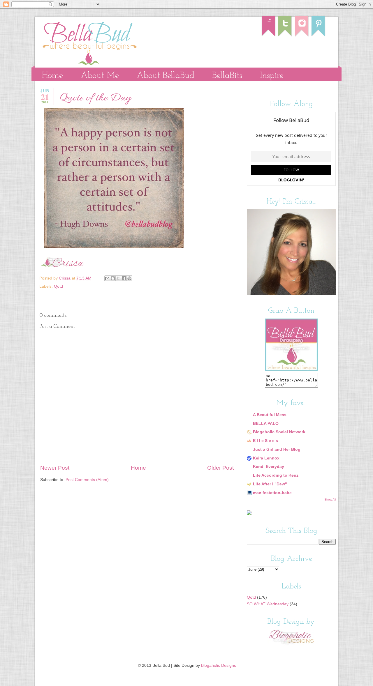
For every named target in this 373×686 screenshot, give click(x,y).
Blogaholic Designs (218, 665)
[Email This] (107, 278)
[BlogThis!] (113, 278)
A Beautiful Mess (269, 415)
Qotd (58, 286)
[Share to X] (118, 278)
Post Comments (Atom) (87, 480)
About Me (100, 75)
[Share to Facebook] (124, 278)
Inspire (272, 75)
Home (52, 75)
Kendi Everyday (268, 466)
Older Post (220, 468)
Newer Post (54, 468)
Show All (330, 499)
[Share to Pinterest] (129, 278)
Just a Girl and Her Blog (276, 449)
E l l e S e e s (265, 441)
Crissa (65, 278)
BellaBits (227, 75)
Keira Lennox (266, 458)
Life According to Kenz (275, 475)
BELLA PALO (266, 423)
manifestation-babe (272, 493)
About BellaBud (165, 75)
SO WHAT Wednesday (267, 604)
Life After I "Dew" (270, 484)
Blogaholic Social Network (279, 432)
